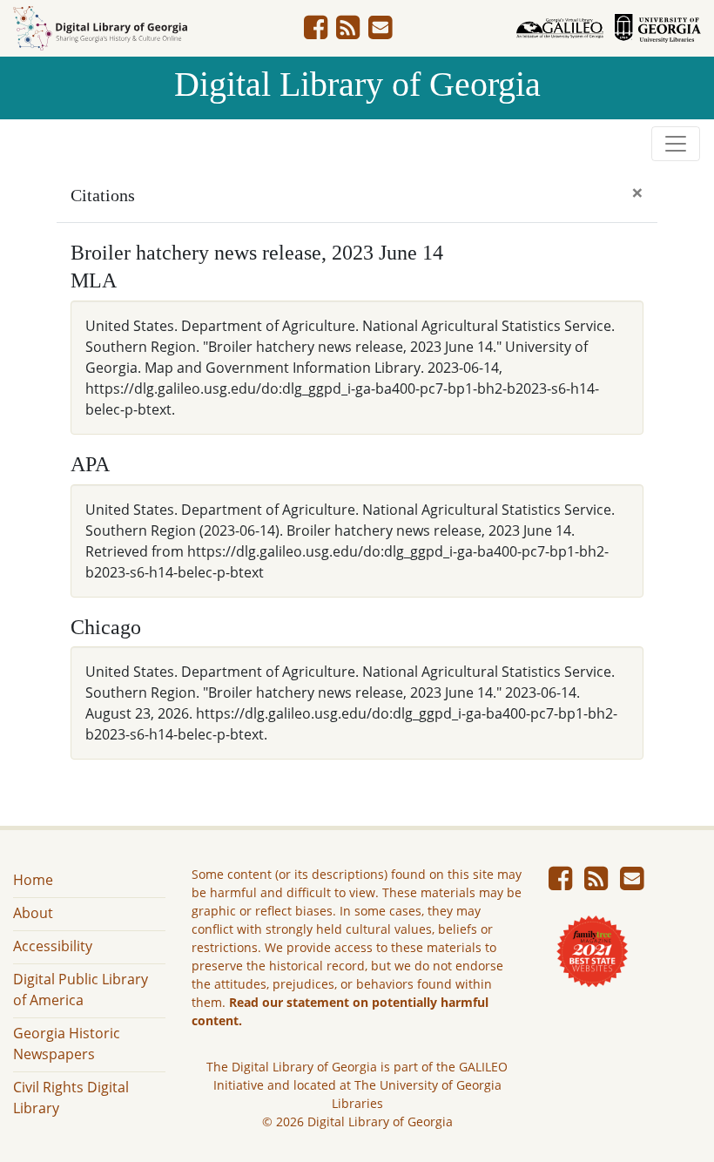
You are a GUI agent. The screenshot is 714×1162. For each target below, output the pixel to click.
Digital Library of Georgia (357, 84)
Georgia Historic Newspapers (66, 1044)
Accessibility (52, 946)
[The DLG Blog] (348, 32)
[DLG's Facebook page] (315, 32)
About (33, 912)
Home (33, 879)
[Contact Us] (380, 32)
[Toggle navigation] (675, 143)
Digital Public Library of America (80, 989)
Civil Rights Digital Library (71, 1098)
